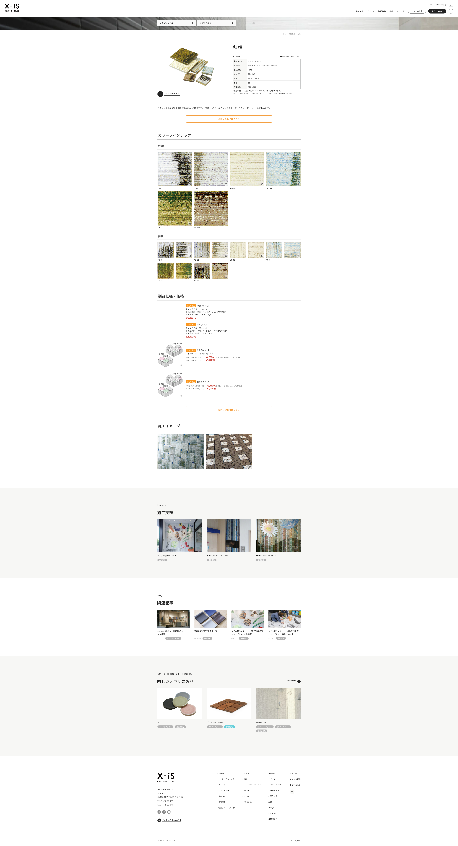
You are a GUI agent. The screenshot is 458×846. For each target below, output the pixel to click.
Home (284, 34)
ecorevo (247, 796)
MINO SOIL (248, 802)
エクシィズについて (226, 779)
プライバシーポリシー (166, 840)
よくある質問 (295, 779)
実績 (391, 11)
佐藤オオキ (274, 790)
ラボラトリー (223, 790)
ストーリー (222, 784)
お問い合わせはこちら (229, 119)
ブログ (271, 808)
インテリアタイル (255, 61)
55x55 (250, 78)
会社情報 (359, 11)
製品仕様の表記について (291, 56)
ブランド (371, 11)
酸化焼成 (274, 65)
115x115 (256, 78)
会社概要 (222, 802)
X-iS (245, 779)
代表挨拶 (222, 796)
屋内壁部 (251, 74)
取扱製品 (382, 11)
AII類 (250, 70)
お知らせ (272, 813)
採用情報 (272, 819)
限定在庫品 (252, 87)
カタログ (400, 11)
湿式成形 (265, 65)
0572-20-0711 (168, 800)
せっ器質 (251, 65)
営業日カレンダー (225, 807)
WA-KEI (246, 790)
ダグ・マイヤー (276, 784)
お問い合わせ (437, 11)
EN (451, 5)
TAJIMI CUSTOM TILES (252, 784)
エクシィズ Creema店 (437, 5)
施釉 (258, 65)
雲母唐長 (273, 796)
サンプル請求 (417, 11)
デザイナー (272, 779)
